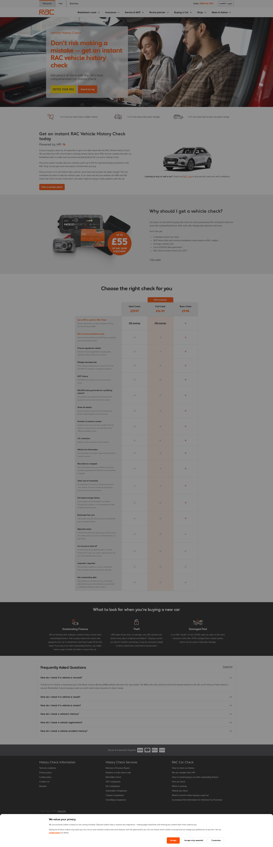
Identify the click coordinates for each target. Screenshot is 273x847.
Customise (216, 840)
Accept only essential (193, 840)
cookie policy (54, 833)
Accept (173, 840)
